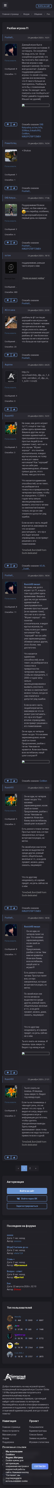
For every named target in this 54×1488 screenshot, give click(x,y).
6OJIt (42, 566)
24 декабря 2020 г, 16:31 (38, 38)
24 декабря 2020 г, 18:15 (38, 256)
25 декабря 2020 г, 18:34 (38, 576)
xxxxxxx (17, 1241)
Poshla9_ (9, 37)
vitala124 (18, 1253)
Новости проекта (10, 1431)
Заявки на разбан (38, 1438)
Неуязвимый (20, 1265)
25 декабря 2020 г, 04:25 (38, 365)
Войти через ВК (28, 1198)
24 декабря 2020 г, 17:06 (38, 198)
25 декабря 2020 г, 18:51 (38, 788)
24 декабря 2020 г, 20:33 (38, 310)
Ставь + (11, 1259)
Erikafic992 (35, 130)
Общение (38, 14)
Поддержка (8, 1442)
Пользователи (36, 1427)
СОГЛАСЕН (40, 1466)
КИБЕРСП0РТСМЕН (31, 136)
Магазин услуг (9, 1434)
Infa (40, 127)
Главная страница (10, 14)
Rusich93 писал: (32, 584)
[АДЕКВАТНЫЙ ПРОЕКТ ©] (14, 1379)
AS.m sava (10, 310)
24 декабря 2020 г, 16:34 (38, 143)
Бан (9, 1283)
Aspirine (9, 364)
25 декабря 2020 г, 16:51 (38, 416)
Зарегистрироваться (27, 1206)
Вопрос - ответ (14, 1271)
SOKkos (25, 130)
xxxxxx (10, 1235)
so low (35, 127)
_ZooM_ (26, 569)
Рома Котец (10, 143)
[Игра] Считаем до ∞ (17, 1247)
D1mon (17, 1289)
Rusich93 (9, 416)
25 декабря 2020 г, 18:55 (38, 918)
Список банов (36, 1434)
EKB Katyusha (11, 198)
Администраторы (38, 1431)
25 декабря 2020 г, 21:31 (38, 1079)
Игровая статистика (39, 1442)
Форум (26, 14)
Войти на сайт (44, 6)
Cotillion (25, 133)
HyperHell (19, 1277)
